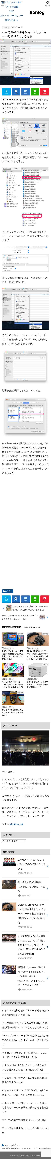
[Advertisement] (25, 504)
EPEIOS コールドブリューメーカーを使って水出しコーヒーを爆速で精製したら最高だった (25, 1107)
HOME (6, 1145)
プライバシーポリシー (11, 15)
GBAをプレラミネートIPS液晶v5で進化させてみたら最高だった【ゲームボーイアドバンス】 (25, 1040)
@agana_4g (16, 824)
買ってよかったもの (11, 2)
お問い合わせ (12, 19)
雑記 (11, 11)
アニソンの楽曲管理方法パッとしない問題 (24, 1120)
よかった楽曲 (12, 6)
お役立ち (6, 27)
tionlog (37, 12)
